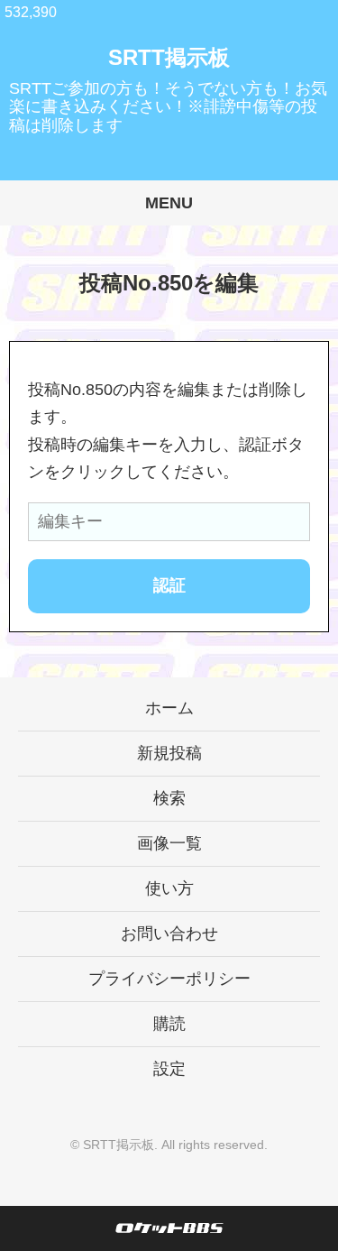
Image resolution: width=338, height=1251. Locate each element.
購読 (169, 1024)
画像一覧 (169, 843)
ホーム (169, 708)
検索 (169, 798)
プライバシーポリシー (169, 979)
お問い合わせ (169, 933)
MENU (169, 203)
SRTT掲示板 (169, 57)
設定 (169, 1069)
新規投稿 (169, 753)
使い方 (169, 888)
